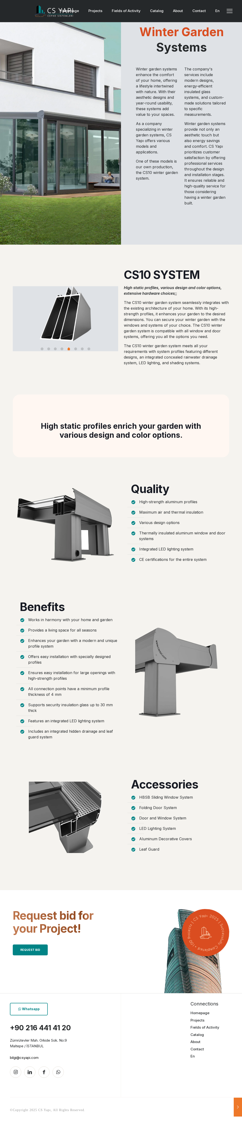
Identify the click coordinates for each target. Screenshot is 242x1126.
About (195, 1041)
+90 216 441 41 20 (40, 1027)
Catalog (197, 1034)
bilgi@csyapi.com (24, 1057)
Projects (197, 1020)
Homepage (199, 1013)
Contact (197, 1049)
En (192, 1056)
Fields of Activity (204, 1027)
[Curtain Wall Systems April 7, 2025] (238, 1107)
